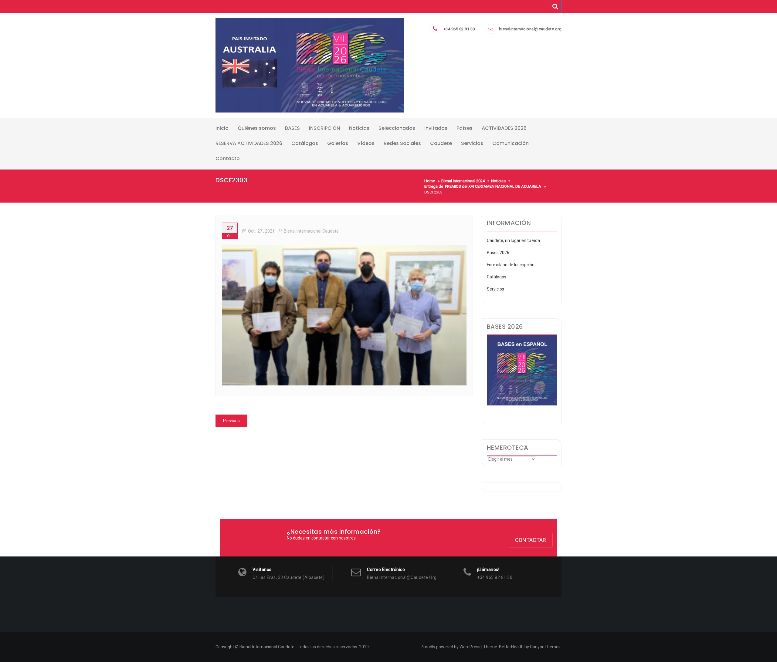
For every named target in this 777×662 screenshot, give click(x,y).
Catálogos (496, 276)
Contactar (530, 540)
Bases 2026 (498, 252)
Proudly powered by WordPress (450, 646)
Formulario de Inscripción (510, 264)
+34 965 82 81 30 (459, 29)
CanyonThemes (545, 646)
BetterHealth (511, 646)
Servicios (495, 289)
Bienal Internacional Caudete (311, 231)
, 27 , (261, 231)
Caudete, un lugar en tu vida (513, 240)
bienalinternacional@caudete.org (530, 29)
